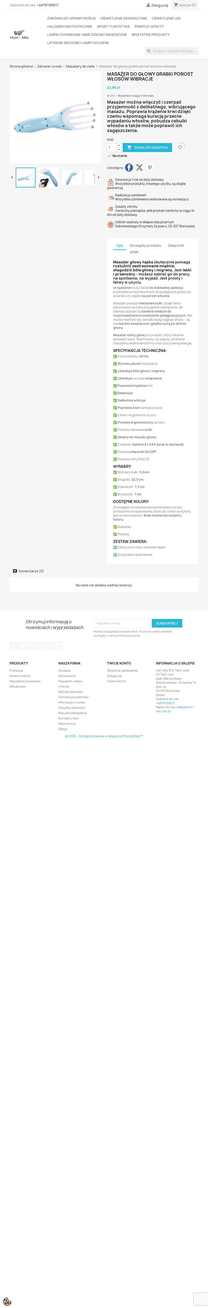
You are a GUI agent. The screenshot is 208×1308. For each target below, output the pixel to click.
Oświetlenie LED (166, 18)
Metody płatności (70, 692)
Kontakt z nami (68, 718)
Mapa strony (67, 724)
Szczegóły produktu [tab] (145, 245)
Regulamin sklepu (70, 681)
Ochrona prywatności (73, 697)
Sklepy (62, 729)
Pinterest (150, 167)
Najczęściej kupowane (25, 681)
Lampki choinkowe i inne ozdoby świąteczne (87, 34)
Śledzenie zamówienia (122, 670)
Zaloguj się (114, 676)
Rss (32, 646)
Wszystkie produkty (151, 34)
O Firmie (63, 686)
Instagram (59, 646)
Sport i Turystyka (113, 26)
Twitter (23, 646)
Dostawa (64, 670)
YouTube (41, 646)
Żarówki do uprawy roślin (71, 18)
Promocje (16, 670)
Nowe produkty (20, 676)
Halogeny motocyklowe (69, 26)
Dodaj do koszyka (147, 147)
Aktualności (18, 686)
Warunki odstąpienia (72, 713)
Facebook (14, 646)
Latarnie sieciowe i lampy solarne (78, 43)
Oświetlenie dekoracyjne (123, 18)
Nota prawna (67, 676)
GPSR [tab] (134, 252)
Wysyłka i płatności (71, 708)
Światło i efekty (149, 26)
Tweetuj (139, 167)
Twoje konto (119, 663)
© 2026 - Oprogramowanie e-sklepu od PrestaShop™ (104, 736)
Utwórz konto (116, 681)
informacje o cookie (71, 702)
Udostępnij (129, 167)
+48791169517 (47, 5)
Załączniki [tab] (176, 245)
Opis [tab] (119, 245)
